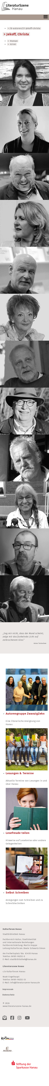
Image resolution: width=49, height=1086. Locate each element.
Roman (14, 41)
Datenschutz (8, 995)
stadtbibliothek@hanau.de (23, 959)
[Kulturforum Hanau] (7, 1037)
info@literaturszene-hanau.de (25, 982)
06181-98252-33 (18, 979)
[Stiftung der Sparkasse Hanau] (24, 1063)
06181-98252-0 (18, 956)
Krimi (13, 44)
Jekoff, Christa (17, 34)
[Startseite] (15, 6)
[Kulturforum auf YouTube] (28, 1018)
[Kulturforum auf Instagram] (20, 1018)
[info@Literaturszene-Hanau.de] (5, 1018)
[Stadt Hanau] (7, 1049)
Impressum (7, 989)
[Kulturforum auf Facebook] (13, 1018)
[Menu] (46, 17)
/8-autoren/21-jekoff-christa (25, 28)
